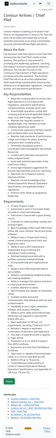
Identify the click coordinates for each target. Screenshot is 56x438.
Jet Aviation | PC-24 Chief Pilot (25, 414)
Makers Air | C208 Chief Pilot (25, 405)
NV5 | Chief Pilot (19, 411)
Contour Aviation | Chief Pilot (25, 398)
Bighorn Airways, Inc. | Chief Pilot (27, 401)
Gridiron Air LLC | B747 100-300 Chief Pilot (31, 408)
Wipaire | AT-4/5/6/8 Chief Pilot (26, 417)
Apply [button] (9, 381)
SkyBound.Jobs (18, 3)
